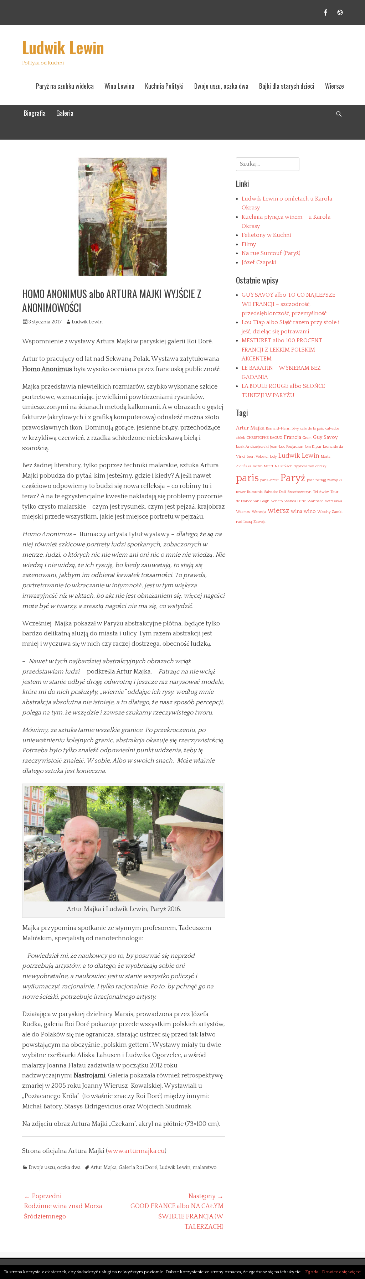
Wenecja (259, 512)
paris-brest (269, 480)
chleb (240, 438)
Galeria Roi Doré (138, 1167)
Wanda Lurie (295, 501)
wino (310, 511)
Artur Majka (104, 1167)
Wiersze (334, 85)
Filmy (249, 244)
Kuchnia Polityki (164, 85)
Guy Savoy (325, 437)
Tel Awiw (321, 492)
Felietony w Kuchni (266, 235)
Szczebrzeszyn (299, 492)
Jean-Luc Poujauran (286, 446)
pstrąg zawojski (328, 480)
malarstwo (204, 1167)
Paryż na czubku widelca (65, 85)
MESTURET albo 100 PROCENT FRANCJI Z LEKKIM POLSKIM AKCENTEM (282, 349)
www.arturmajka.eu (136, 1151)
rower (241, 492)
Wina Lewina (119, 85)
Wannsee (315, 501)
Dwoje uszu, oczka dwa (221, 85)
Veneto (277, 501)
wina (296, 511)
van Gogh (261, 501)
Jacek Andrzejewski (252, 446)
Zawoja (259, 522)
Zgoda (311, 1271)
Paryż (292, 478)
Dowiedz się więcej (341, 1271)
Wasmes (243, 512)
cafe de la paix (312, 428)
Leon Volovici (257, 456)
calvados (332, 428)
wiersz (278, 511)
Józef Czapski (259, 262)
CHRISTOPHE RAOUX (264, 438)
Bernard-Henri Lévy (282, 428)
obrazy (320, 466)
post (310, 480)
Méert (268, 466)
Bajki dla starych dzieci (286, 85)
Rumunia (255, 492)
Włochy (323, 512)
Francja (292, 437)
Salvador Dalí (275, 492)
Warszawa (333, 501)
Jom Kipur (313, 446)
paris (247, 478)
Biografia (35, 113)
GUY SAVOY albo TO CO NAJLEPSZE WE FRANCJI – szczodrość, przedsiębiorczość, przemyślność (288, 304)
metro (257, 466)
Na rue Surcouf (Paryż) (271, 253)
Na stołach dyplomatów (294, 466)
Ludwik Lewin (63, 47)
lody (273, 456)
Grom (307, 438)
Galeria (64, 113)
